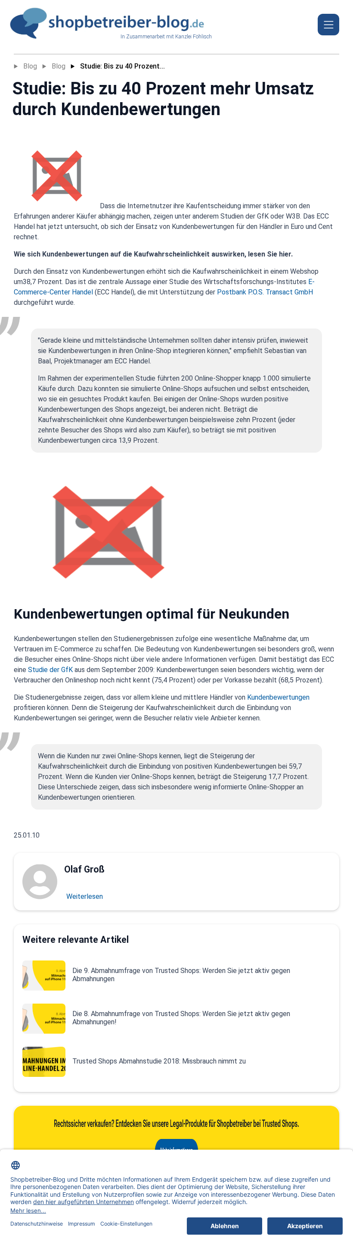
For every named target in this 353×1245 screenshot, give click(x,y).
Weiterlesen (84, 896)
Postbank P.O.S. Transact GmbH (265, 292)
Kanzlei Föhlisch (193, 37)
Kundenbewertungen (278, 697)
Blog (30, 66)
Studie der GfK (50, 670)
